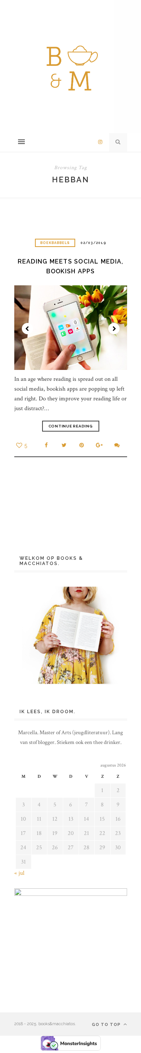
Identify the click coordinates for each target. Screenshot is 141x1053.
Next (114, 328)
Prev (27, 328)
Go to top (107, 1024)
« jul (19, 873)
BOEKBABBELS (55, 243)
